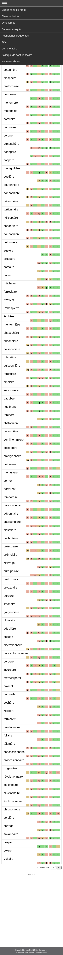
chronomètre (12, 809)
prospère (9, 258)
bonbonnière (12, 193)
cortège (8, 825)
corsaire (9, 267)
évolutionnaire (13, 801)
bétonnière (10, 242)
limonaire (9, 604)
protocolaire (11, 86)
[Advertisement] (31, 908)
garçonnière (11, 612)
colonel (8, 686)
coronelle (9, 694)
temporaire (11, 497)
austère (8, 250)
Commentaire (9, 48)
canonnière (11, 431)
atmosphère (11, 143)
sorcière (9, 817)
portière (9, 595)
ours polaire (11, 571)
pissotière (10, 530)
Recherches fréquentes (15, 35)
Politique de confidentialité (16, 55)
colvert (8, 275)
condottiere (11, 225)
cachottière (11, 538)
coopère (9, 160)
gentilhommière (14, 439)
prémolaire (10, 554)
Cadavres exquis (11, 29)
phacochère (11, 332)
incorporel (10, 669)
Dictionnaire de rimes (13, 9)
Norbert (8, 710)
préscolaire (11, 546)
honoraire (10, 94)
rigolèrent (10, 406)
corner (8, 480)
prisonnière (11, 341)
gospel (8, 842)
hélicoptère (11, 217)
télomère (9, 743)
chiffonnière (11, 423)
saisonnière (11, 390)
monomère (11, 102)
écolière (9, 316)
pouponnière (12, 234)
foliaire (8, 735)
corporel (9, 661)
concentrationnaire (16, 653)
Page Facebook (10, 61)
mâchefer (10, 283)
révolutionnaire (13, 776)
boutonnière (11, 184)
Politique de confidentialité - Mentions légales (31, 952)
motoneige (10, 110)
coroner (9, 135)
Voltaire (8, 858)
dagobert (9, 398)
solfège (8, 636)
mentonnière (12, 324)
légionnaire (11, 784)
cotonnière (10, 69)
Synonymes (8, 22)
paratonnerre (12, 505)
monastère (11, 472)
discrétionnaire (13, 645)
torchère (9, 415)
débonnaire (11, 513)
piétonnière (11, 201)
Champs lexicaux (11, 16)
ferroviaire (10, 291)
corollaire (9, 119)
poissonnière (12, 349)
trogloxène (10, 768)
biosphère (10, 78)
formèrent (10, 719)
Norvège (9, 562)
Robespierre (11, 308)
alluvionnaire (12, 793)
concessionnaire (14, 751)
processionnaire (14, 760)
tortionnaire (11, 209)
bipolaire (9, 382)
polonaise (10, 464)
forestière (10, 373)
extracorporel (12, 678)
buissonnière (12, 365)
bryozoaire (10, 587)
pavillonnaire (12, 727)
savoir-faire (11, 834)
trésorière (10, 357)
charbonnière (12, 521)
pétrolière (10, 628)
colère (8, 850)
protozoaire (11, 579)
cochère (9, 702)
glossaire (9, 620)
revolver (9, 299)
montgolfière (12, 168)
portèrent (10, 488)
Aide (4, 42)
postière (9, 176)
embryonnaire (13, 456)
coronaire (10, 127)
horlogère (10, 152)
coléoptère (10, 447)
